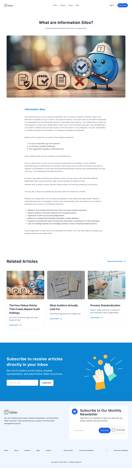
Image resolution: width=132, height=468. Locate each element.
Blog (77, 5)
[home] (8, 5)
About (71, 5)
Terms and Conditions (86, 450)
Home (55, 5)
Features (27, 450)
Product (62, 5)
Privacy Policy (68, 450)
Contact (48, 450)
